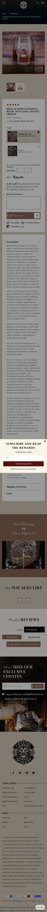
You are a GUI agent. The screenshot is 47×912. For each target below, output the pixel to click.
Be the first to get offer (23, 464)
